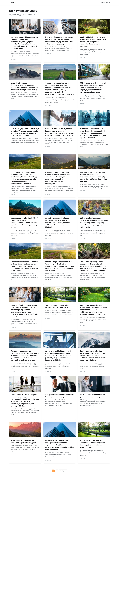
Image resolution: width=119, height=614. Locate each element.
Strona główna (105, 2)
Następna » (63, 471)
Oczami (12, 2)
